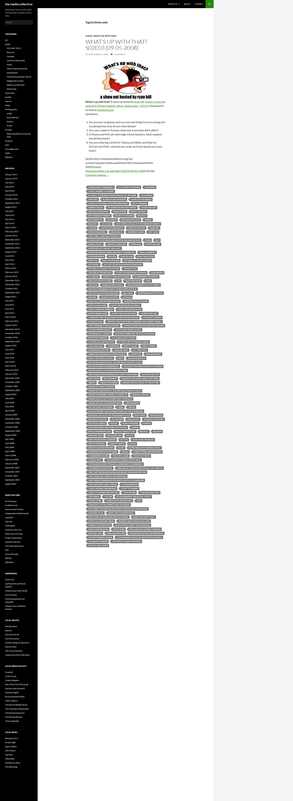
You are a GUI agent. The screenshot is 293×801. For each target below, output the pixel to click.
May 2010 (9, 357)
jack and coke (95, 346)
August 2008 (10, 435)
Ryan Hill (139, 101)
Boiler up (112, 220)
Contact (199, 4)
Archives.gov (11, 501)
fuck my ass (127, 256)
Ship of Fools (10, 646)
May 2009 (9, 406)
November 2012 (12, 243)
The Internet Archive (14, 546)
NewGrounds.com (13, 529)
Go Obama (93, 277)
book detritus (13, 117)
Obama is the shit (140, 395)
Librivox (8, 521)
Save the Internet (12, 542)
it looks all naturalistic (101, 342)
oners (120, 407)
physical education (154, 419)
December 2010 (12, 329)
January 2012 (11, 276)
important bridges (97, 338)
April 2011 (10, 313)
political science (96, 423)
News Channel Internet (17, 68)
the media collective (19, 4)
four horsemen (96, 256)
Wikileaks (9, 562)
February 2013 (11, 231)
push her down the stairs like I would (107, 427)
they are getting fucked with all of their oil (140, 468)
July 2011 (9, 300)
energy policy (95, 244)
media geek (10, 525)
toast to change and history (103, 492)
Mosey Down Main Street (16, 590)
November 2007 (12, 471)
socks (121, 448)
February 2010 (11, 370)
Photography (11, 109)
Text (7, 145)
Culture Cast (10, 676)
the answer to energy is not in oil (123, 460)
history (92, 297)
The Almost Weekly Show (16, 704)
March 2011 (10, 317)
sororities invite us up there (102, 452)
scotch (124, 439)
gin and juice (130, 269)
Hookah (127, 297)
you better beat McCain (100, 537)
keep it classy (131, 346)
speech (125, 452)
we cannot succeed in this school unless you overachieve (118, 509)
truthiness (94, 496)
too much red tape (149, 492)
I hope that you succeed (124, 313)
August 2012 (10, 252)
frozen (112, 256)
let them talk (140, 350)
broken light (10, 742)
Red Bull (144, 431)
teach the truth (141, 456)
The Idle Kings (11, 767)
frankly (8, 97)
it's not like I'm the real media (134, 342)
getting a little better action (103, 269)
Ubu (7, 550)
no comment (110, 378)
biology (142, 216)
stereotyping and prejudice (147, 452)
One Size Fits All (12, 634)
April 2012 (10, 264)
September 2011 (12, 292)
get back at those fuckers (137, 260)
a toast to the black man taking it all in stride (112, 195)
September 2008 (12, 431)
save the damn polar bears (102, 439)
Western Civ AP (95, 513)
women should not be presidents (146, 533)
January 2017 (11, 174)
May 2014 (9, 186)
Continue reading (97, 175)
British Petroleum (130, 220)
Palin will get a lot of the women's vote (109, 415)
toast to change (129, 488)
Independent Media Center (17, 513)
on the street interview (100, 407)
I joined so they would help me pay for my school (113, 317)
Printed (8, 129)
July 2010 (9, 349)
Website (8, 157)
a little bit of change (129, 187)
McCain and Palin (136, 358)
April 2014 (10, 190)
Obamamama (132, 403)
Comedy (10, 56)
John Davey (10, 750)
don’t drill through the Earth (104, 236)
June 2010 (9, 353)
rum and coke (95, 435)
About (187, 4)
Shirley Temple (117, 444)
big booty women (124, 216)
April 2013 (10, 223)
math (120, 358)
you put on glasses (98, 545)
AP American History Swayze (122, 207)
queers (135, 427)
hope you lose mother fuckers (104, 301)
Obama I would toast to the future (140, 383)
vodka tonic (94, 501)
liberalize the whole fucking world (106, 354)
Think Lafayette (12, 721)
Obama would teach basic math (104, 403)
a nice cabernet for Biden (101, 191)
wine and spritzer (116, 533)
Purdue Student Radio (15, 696)
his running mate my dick (150, 293)
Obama (91, 383)
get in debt (93, 264)
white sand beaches (98, 529)
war (139, 501)
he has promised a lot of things (144, 285)
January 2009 (11, 414)
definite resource (97, 232)
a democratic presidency (100, 187)
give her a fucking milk (100, 273)
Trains (9, 125)
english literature (116, 244)
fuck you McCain (110, 260)
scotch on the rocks (143, 439)
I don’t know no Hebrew (100, 309)
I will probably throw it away (103, 326)
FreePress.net (11, 505)
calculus (106, 224)
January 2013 (11, 235)
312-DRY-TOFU (14, 48)
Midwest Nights (12, 692)
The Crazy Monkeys (14, 651)
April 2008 (10, 451)
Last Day (9, 754)
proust (114, 423)
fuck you (93, 260)
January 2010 (11, 374)
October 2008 (11, 427)
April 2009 (10, 410)
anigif (9, 113)
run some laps (114, 435)
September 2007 (12, 480)
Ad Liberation (11, 626)
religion (157, 431)
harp (148, 281)
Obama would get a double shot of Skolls (110, 399)
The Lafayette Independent (17, 709)
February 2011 (11, 321)
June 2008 (9, 443)
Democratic (117, 232)
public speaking (130, 423)
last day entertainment (15, 688)
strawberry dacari (98, 456)
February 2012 (11, 272)
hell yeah (128, 293)
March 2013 (10, 227)
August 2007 (10, 484)
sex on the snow (96, 444)
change (92, 228)
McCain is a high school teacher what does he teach (114, 362)
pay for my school (97, 419)
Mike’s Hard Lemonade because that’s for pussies (112, 374)
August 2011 (10, 296)
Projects (172, 4)
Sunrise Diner (11, 595)
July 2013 (9, 211)
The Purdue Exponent (14, 713)
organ (131, 407)
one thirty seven (12, 638)
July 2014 (9, 182)
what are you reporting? (121, 513)
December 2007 (12, 467)
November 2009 (12, 382)
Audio (88, 36)
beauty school (138, 212)
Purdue (147, 423)
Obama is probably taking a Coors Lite (107, 395)
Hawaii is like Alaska (112, 285)
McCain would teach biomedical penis (107, 370)
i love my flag (95, 321)
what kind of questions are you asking (108, 517)
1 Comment (119, 54)
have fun (92, 285)
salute (129, 435)
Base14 (8, 630)
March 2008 (10, 455)
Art (6, 40)
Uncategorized (11, 149)
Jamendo (9, 517)
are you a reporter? (98, 212)
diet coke (153, 232)
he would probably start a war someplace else (112, 289)
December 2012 (12, 239)
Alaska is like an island (114, 199)
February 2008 (11, 459)
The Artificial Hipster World (19, 76)
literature (135, 354)
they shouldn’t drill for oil (102, 484)
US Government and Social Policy (134, 496)
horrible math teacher (136, 301)
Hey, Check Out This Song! (16, 684)
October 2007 (11, 475)
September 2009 (12, 390)
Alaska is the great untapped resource (108, 203)
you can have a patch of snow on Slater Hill (139, 537)
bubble (148, 220)
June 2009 (9, 402)
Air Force (93, 199)
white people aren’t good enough (132, 525)
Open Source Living (13, 533)
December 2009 (12, 378)
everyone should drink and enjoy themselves (111, 252)
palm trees (140, 415)
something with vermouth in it (145, 448)
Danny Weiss (11, 746)
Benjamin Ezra (11, 738)
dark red (154, 228)
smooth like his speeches (100, 448)
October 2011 (11, 288)
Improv (8, 101)
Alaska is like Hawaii (141, 199)
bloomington (95, 220)
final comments (147, 252)
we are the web (11, 554)
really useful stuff (125, 431)
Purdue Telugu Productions (17, 642)
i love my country (152, 317)
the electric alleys (12, 762)
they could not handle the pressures (107, 476)
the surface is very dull (100, 468)
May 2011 (9, 309)
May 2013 (9, 219)
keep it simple (149, 346)
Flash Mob (9, 93)
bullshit (92, 224)
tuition (108, 496)
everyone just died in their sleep (104, 248)
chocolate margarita (112, 228)
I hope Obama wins (97, 313)
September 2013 (12, 203)
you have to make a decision (126, 541)
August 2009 (10, 394)
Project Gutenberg (13, 538)
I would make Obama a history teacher (144, 326)
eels (157, 240)
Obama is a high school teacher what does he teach (114, 391)
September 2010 (12, 341)
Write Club (11, 89)
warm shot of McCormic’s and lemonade (109, 505)
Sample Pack (12, 72)
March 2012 (10, 268)
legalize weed (121, 350)
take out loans (121, 456)
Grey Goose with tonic (99, 281)
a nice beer (150, 187)
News (7, 105)
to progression (130, 484)
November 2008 (12, 423)
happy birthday (133, 281)
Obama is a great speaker (101, 387)
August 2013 (10, 207)
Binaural (10, 52)
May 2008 (9, 447)
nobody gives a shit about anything (140, 378)
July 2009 (9, 398)
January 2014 (11, 195)
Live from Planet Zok (16, 60)
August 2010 (10, 345)
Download (115, 171)
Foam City (9, 579)
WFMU (8, 558)
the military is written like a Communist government (115, 464)
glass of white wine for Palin (131, 273)
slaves (132, 444)
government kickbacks (146, 277)
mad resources (153, 354)
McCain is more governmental (103, 366)
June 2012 (9, 256)
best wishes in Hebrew (99, 216)
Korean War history (98, 350)
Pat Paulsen (156, 415)
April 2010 (10, 361)
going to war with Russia (116, 277)
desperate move (136, 232)
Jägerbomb (113, 346)
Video (7, 153)
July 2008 (9, 439)
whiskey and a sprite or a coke (134, 521)
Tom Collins (129, 492)
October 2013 (11, 199)
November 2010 (12, 333)
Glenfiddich (157, 273)
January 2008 (11, 463)
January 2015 (11, 178)
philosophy (133, 419)
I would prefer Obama (99, 330)
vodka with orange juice (119, 501)
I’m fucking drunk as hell (128, 330)
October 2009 (11, 386)
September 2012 (12, 247)
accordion (146, 195)
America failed (95, 207)
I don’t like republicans (129, 309)
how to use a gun (97, 305)
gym (118, 281)
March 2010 (10, 366)
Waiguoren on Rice (15, 81)
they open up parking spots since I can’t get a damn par (116, 480)
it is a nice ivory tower (123, 338)
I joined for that (149, 313)
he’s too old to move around (103, 293)
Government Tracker (14, 509)
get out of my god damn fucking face (123, 264)
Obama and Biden (109, 383)
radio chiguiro (11, 700)
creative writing (136, 228)
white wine (118, 529)
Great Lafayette (12, 680)
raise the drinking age (99, 431)
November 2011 (12, 284)
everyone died (153, 244)
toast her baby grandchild (102, 488)
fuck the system (145, 256)
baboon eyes (119, 212)
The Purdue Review (13, 717)
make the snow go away (100, 358)
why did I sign (95, 533)
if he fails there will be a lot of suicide (134, 334)
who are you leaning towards (145, 529)
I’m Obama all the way (99, 334)
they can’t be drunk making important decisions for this (117, 472)
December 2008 (12, 418)
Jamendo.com (105, 109)
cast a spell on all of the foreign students (138, 224)
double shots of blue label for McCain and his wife (114, 240)
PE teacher (117, 419)
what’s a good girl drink (101, 521)
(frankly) (9, 672)
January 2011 (11, 325)
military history (150, 374)
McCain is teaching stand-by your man (143, 366)
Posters (10, 121)
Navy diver (93, 378)
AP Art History (148, 207)
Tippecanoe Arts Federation (17, 655)
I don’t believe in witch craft (125, 305)
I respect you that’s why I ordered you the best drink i (134, 321)
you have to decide (98, 541)
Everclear (136, 244)
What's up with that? (105, 36)
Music (9, 64)
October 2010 (11, 337)
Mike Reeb (9, 758)
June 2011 (9, 304)
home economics (109, 297)
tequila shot (95, 460)
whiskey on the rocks (99, 525)
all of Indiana (140, 203)
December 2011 (12, 280)
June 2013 (9, 215)
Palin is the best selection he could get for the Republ (115, 411)
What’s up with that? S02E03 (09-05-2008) (116, 44)
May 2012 (9, 260)
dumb (148, 240)
